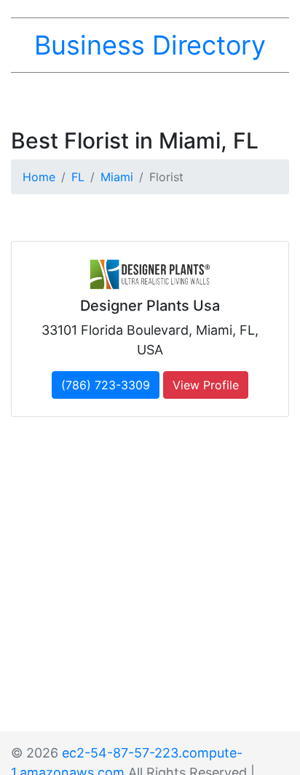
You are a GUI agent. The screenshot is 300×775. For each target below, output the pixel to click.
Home (39, 177)
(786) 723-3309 (105, 385)
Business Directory (150, 45)
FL (77, 177)
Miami (116, 177)
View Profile (206, 385)
